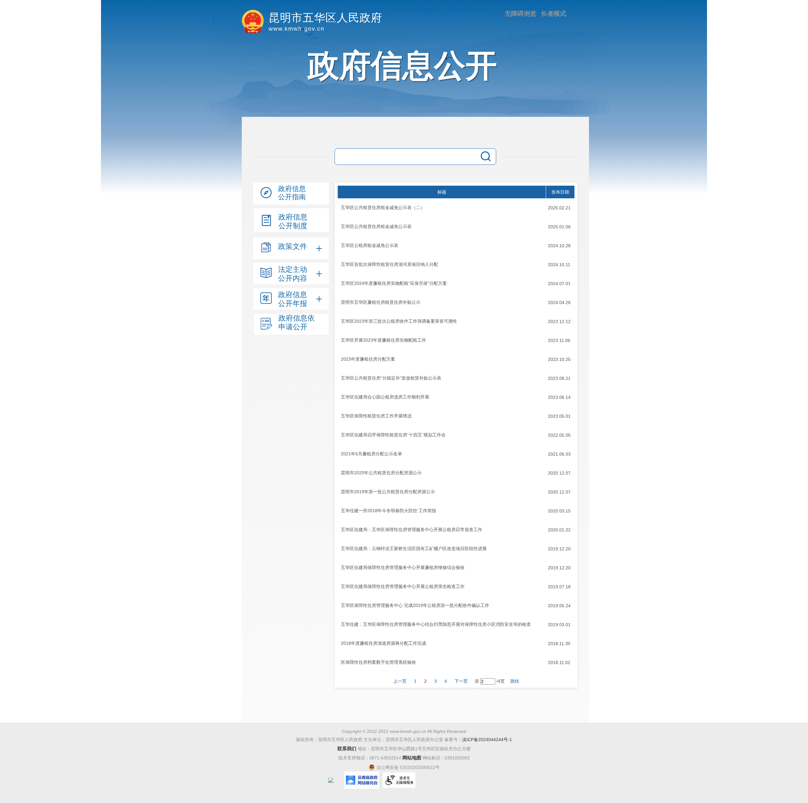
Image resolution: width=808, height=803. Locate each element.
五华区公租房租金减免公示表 (369, 245)
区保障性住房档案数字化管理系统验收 (378, 662)
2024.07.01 (559, 283)
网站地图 (411, 757)
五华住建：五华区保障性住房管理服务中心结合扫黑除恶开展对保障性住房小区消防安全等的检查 (436, 624)
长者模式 (553, 13)
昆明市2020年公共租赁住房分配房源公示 (381, 472)
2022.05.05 (559, 435)
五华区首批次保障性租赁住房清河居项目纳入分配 (389, 264)
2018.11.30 (559, 643)
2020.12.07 (559, 473)
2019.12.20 (559, 548)
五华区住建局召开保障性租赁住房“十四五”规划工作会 (393, 434)
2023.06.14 (559, 397)
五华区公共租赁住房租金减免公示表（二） (383, 207)
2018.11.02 (559, 662)
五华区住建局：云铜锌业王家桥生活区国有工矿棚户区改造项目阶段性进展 (414, 548)
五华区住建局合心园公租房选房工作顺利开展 (385, 396)
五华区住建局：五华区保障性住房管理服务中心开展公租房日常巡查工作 (411, 529)
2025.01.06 (559, 226)
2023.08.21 (559, 378)
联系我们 (346, 748)
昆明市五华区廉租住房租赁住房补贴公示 (380, 302)
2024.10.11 (559, 264)
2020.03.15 (559, 510)
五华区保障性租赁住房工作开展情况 (376, 415)
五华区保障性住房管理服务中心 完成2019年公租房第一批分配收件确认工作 (415, 605)
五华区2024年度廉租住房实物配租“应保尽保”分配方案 (394, 283)
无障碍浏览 (520, 13)
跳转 (514, 681)
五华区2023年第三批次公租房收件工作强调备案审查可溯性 (399, 321)
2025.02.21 (559, 207)
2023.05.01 (559, 416)
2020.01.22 (559, 529)
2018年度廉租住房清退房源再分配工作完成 (383, 643)
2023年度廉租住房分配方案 (368, 359)
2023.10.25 (559, 359)
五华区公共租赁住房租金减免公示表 (376, 226)
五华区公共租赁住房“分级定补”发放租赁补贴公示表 (391, 378)
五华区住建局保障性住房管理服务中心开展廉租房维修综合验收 (403, 567)
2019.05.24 (559, 605)
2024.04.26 (559, 302)
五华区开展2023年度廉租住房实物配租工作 (383, 340)
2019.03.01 (559, 624)
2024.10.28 (559, 245)
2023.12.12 (559, 321)
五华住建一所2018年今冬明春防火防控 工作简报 (388, 510)
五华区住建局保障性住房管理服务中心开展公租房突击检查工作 (403, 586)
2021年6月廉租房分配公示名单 (371, 453)
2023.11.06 (559, 340)
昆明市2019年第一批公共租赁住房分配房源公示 (388, 491)
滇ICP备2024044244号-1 (487, 739)
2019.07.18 (559, 586)
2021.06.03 (559, 454)
